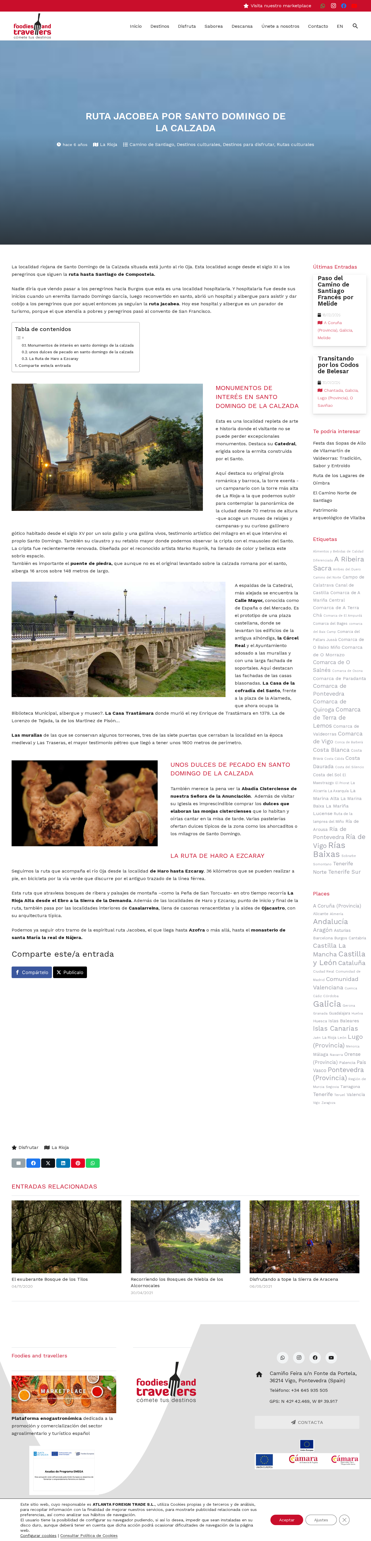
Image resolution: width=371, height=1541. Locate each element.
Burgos (340, 938)
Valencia (356, 1094)
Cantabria (357, 938)
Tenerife (323, 1094)
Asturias (342, 930)
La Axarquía (338, 791)
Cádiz (317, 996)
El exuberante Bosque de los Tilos (50, 1279)
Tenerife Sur (344, 872)
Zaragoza (328, 1103)
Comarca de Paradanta (339, 678)
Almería (336, 914)
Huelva (357, 1013)
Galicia (327, 1004)
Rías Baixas (329, 849)
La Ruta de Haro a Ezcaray (53, 358)
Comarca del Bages (330, 623)
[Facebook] (344, 6)
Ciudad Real (323, 971)
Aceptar (286, 1520)
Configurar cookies (38, 1535)
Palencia (347, 1062)
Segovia (332, 1087)
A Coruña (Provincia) (337, 906)
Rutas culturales (295, 144)
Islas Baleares (343, 1020)
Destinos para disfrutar (248, 144)
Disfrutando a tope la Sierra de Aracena (294, 1279)
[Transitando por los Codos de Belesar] (339, 384)
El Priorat (342, 783)
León (342, 1038)
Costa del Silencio (349, 767)
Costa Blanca (331, 750)
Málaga (320, 1054)
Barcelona (323, 938)
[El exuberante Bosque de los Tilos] (66, 1236)
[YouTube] (354, 6)
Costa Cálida (334, 759)
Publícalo (73, 972)
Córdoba (331, 996)
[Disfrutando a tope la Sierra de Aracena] (304, 1236)
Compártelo (35, 972)
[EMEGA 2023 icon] (64, 1470)
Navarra (336, 1055)
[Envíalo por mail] (19, 1163)
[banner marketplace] (64, 1394)
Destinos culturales (198, 144)
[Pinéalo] (78, 1163)
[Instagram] (333, 6)
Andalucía (330, 921)
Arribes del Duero (347, 569)
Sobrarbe (348, 856)
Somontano (322, 864)
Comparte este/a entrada (45, 365)
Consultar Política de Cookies (89, 1535)
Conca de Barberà (349, 742)
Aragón (322, 930)
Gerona (349, 1006)
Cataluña (351, 963)
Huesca (320, 1021)
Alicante (320, 913)
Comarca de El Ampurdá (342, 616)
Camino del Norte (327, 577)
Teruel (339, 1095)
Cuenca (351, 988)
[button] (355, 26)
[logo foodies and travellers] (32, 26)
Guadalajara (339, 1013)
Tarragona (350, 1086)
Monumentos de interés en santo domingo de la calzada (81, 345)
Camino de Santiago (152, 144)
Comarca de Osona (347, 671)
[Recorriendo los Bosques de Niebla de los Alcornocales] (186, 1236)
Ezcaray (194, 871)
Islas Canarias (335, 1028)
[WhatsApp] (323, 6)
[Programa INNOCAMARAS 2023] (307, 1461)
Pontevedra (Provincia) (338, 1074)
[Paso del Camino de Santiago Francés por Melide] (339, 310)
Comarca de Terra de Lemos (337, 717)
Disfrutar (29, 1147)
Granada (320, 1013)
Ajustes (321, 1520)
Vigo (316, 1103)
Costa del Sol (327, 774)
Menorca (352, 1046)
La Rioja (108, 144)
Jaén (317, 1038)
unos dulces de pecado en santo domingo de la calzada (81, 352)
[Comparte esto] (33, 1163)
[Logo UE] (307, 1446)
